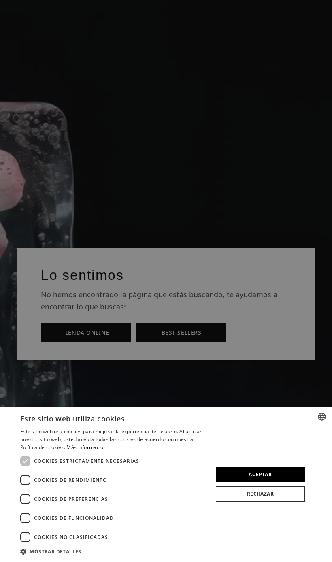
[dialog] (166, 484)
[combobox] (322, 417)
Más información (86, 447)
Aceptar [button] (260, 474)
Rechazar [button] (260, 493)
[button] (113, 551)
